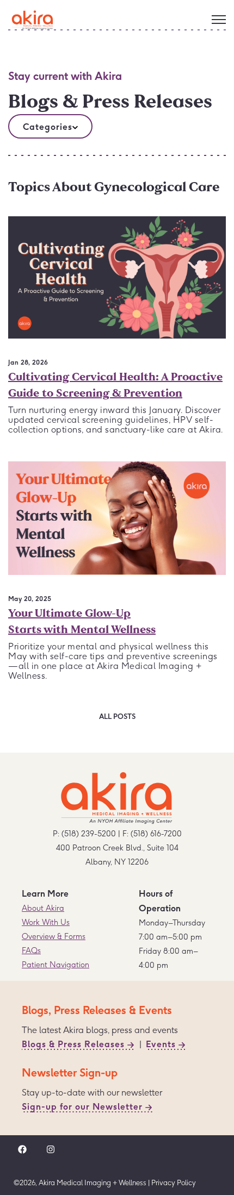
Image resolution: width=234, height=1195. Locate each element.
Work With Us (46, 922)
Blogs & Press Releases (73, 1043)
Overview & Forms (53, 936)
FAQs (31, 950)
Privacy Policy (173, 1182)
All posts (117, 716)
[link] (32, 17)
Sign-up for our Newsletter (82, 1106)
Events (161, 1043)
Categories (47, 126)
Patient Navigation (55, 964)
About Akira (43, 908)
